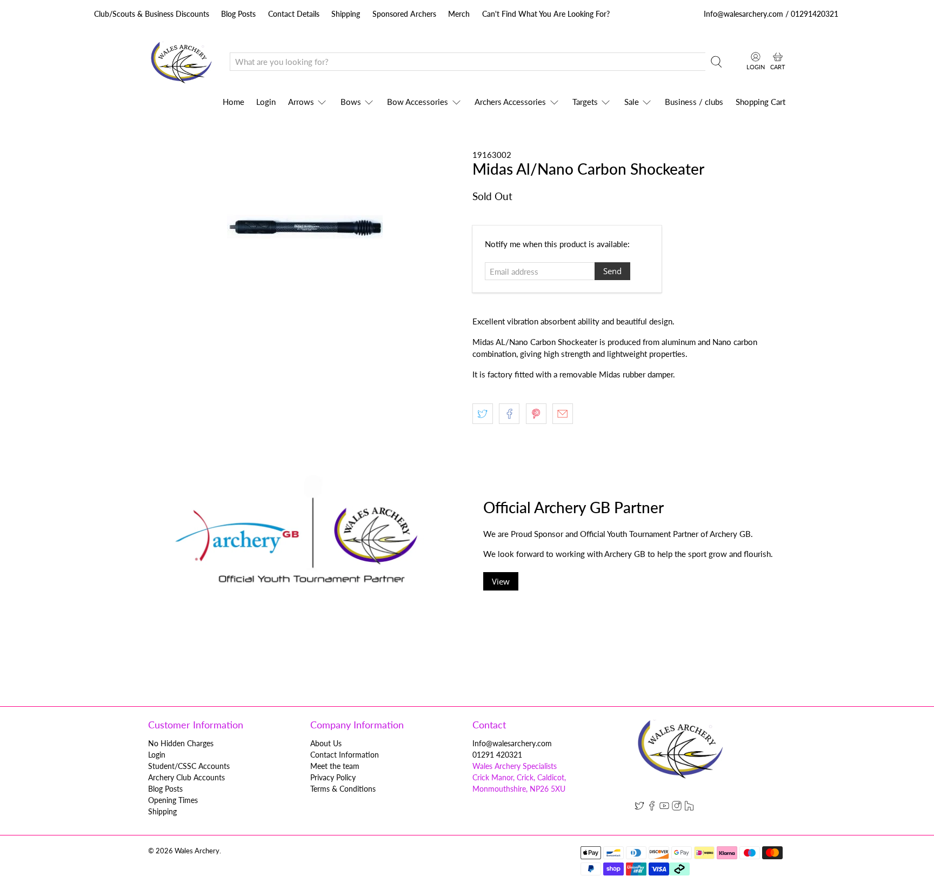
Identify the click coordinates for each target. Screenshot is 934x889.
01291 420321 (497, 754)
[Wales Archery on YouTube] (664, 807)
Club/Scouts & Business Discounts (151, 13)
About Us (326, 743)
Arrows (301, 102)
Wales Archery (197, 851)
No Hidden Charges (181, 743)
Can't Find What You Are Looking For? (546, 13)
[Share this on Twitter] (482, 413)
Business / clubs (694, 102)
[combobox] (467, 61)
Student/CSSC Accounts (189, 766)
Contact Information (344, 754)
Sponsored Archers (404, 13)
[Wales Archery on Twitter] (639, 807)
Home (233, 102)
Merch (459, 13)
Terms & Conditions (343, 788)
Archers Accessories (510, 102)
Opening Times (173, 800)
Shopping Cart (760, 102)
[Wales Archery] (181, 62)
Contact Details (293, 13)
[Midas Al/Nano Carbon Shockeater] (305, 226)
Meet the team (334, 766)
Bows (351, 102)
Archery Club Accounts (186, 777)
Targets (585, 102)
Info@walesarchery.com (512, 743)
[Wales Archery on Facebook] (652, 807)
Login (266, 102)
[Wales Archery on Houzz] (689, 807)
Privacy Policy (333, 777)
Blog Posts (238, 13)
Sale (631, 102)
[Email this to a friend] (562, 413)
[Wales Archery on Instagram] (677, 807)
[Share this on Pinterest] (536, 413)
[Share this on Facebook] (509, 413)
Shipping (345, 13)
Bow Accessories (417, 102)
